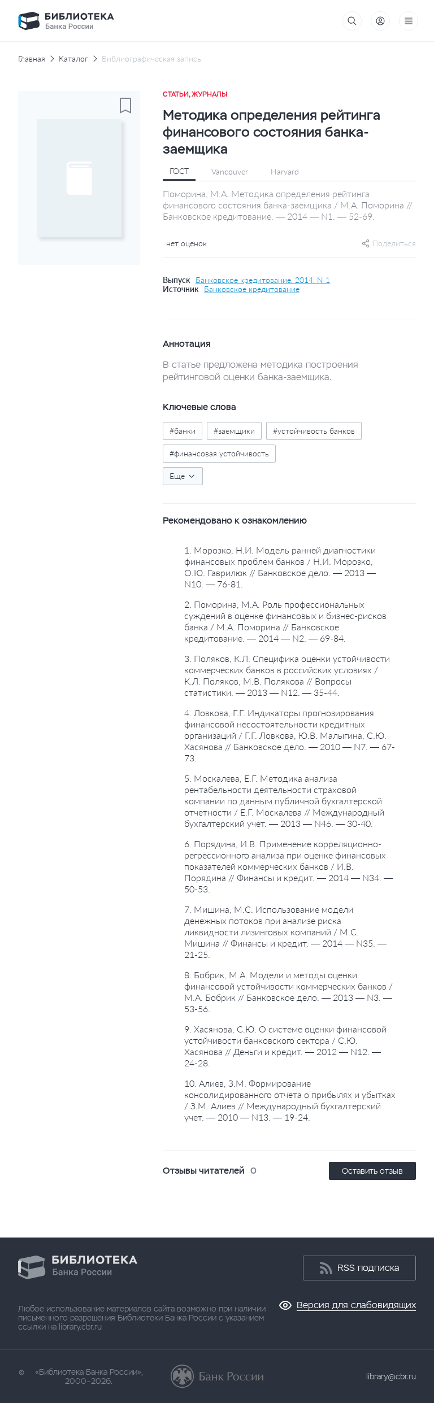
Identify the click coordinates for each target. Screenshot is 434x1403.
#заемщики (234, 430)
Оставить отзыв (372, 1171)
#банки (183, 430)
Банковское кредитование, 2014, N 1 (263, 280)
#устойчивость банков (314, 430)
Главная (31, 58)
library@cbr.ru (391, 1376)
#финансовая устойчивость (219, 453)
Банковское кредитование (252, 289)
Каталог (73, 58)
